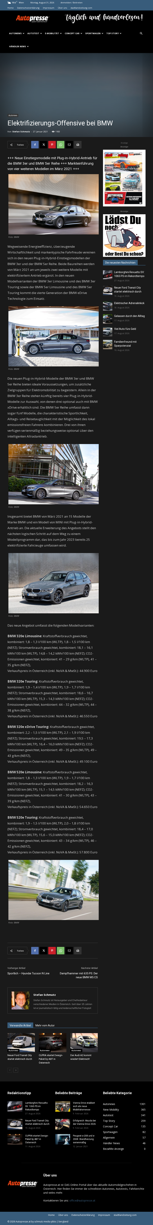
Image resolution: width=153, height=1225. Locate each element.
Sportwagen (93, 33)
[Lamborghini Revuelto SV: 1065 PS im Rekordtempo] (107, 275)
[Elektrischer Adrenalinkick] (107, 306)
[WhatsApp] (60, 144)
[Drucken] (78, 144)
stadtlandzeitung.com (81, 7)
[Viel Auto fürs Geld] (107, 331)
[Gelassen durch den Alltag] (107, 318)
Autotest (33, 33)
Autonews (15, 33)
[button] (141, 33)
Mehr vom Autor (45, 1025)
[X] (43, 144)
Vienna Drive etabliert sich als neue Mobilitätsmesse (84, 1106)
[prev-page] (9, 1070)
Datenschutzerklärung (28, 7)
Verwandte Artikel (20, 1025)
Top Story (112, 33)
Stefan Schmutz (21, 131)
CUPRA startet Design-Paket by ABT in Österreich (51, 1059)
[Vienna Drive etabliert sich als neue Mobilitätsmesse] (62, 1106)
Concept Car (72, 33)
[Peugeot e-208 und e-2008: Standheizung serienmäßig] (62, 1139)
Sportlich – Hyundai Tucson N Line (28, 973)
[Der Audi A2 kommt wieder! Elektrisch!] (84, 1042)
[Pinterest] (52, 144)
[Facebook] (35, 144)
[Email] (69, 144)
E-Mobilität (52, 33)
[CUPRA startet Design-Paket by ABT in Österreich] (52, 1042)
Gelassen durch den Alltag (129, 316)
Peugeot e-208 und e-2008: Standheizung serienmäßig (84, 1139)
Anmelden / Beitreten (71, 2)
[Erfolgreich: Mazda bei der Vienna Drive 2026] (62, 1124)
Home (10, 7)
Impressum (48, 7)
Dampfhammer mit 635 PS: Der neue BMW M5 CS (79, 975)
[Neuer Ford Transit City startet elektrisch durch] (21, 1042)
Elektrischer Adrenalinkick (129, 303)
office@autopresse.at (82, 1200)
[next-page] (15, 1070)
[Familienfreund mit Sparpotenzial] (107, 344)
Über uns (62, 7)
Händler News (17, 46)
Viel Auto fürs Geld (125, 328)
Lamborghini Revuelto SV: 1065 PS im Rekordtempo (36, 1106)
